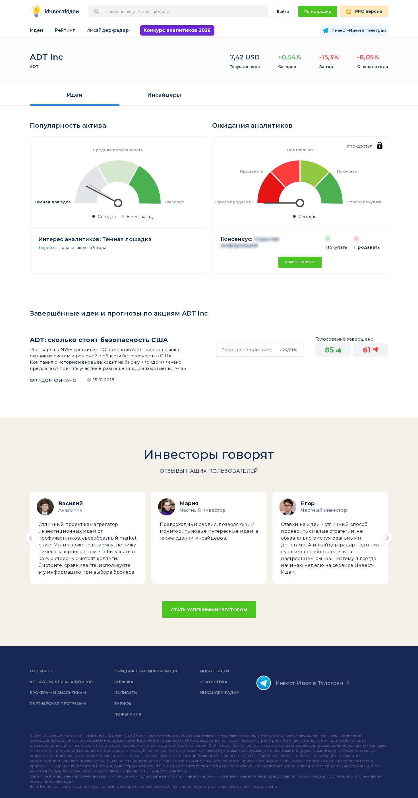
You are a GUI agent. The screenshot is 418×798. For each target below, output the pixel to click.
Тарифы (123, 703)
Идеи (36, 30)
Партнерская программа (58, 703)
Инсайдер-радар (107, 30)
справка (123, 681)
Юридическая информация (146, 671)
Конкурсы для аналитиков (61, 681)
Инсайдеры (164, 95)
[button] (31, 538)
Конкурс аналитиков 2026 (177, 30)
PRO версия (368, 11)
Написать (125, 692)
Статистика (213, 681)
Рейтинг (65, 30)
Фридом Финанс (53, 380)
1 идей (45, 247)
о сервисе (41, 671)
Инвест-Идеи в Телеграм (309, 683)
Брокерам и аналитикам (58, 692)
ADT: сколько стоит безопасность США (99, 340)
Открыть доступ (300, 262)
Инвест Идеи (214, 671)
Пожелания (127, 714)
